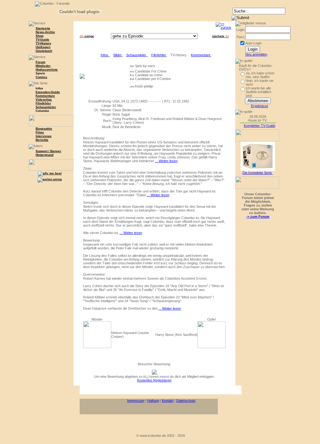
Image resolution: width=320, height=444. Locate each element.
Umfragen (43, 47)
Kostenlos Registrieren (154, 380)
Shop (39, 35)
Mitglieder (43, 65)
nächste (220, 36)
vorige (87, 36)
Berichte (42, 140)
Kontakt (167, 400)
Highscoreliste (47, 69)
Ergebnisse (259, 106)
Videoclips (44, 99)
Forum (40, 62)
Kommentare (45, 95)
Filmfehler (43, 103)
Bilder (118, 55)
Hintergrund (44, 155)
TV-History (43, 43)
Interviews (44, 136)
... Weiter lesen (166, 161)
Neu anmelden (256, 54)
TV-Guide (42, 39)
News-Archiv (45, 32)
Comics (41, 77)
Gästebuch (44, 50)
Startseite (43, 28)
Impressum (135, 400)
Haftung (153, 400)
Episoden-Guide (48, 92)
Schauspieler (46, 107)
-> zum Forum (257, 216)
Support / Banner (48, 151)
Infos (105, 55)
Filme (40, 132)
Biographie (44, 128)
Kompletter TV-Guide (259, 125)
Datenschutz (186, 400)
